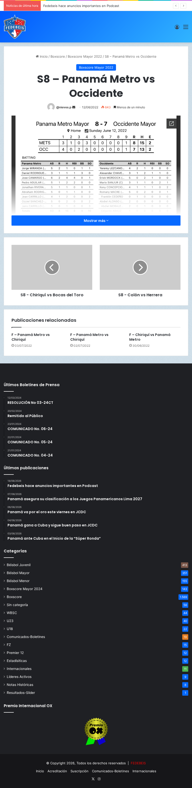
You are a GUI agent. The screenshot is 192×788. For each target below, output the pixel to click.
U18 (10, 629)
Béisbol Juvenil (18, 565)
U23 (10, 621)
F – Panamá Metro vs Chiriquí (31, 337)
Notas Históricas (20, 685)
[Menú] (185, 28)
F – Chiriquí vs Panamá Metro (149, 337)
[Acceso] (177, 28)
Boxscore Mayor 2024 (24, 589)
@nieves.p (64, 107)
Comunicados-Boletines (26, 637)
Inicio (43, 56)
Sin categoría (17, 605)
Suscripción (79, 771)
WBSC (12, 613)
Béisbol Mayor (18, 573)
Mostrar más (95, 220)
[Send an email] (73, 107)
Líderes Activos (19, 677)
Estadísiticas (17, 661)
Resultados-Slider (21, 693)
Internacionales (19, 669)
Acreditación (57, 771)
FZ (9, 645)
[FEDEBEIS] (15, 26)
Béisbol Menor (18, 581)
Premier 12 (15, 653)
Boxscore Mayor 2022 (85, 56)
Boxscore (57, 56)
